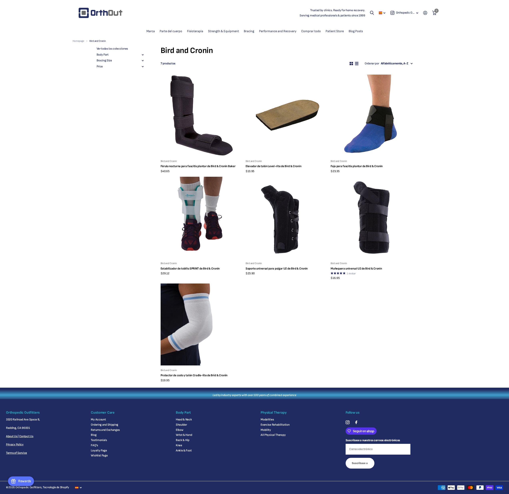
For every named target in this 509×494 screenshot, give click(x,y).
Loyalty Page (99, 450)
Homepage (78, 41)
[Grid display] (351, 63)
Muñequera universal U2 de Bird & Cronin (356, 268)
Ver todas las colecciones (112, 49)
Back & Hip (182, 440)
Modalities (267, 419)
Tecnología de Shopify (56, 487)
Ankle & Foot (184, 450)
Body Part (103, 55)
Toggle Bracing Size (143, 61)
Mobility (266, 430)
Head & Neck (184, 419)
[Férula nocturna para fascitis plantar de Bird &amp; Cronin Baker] (201, 115)
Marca (150, 31)
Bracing (249, 31)
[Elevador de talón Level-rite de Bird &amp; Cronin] (286, 115)
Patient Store (335, 31)
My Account (98, 419)
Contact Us (26, 436)
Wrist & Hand (184, 435)
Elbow (179, 430)
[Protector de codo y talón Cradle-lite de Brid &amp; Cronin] (201, 324)
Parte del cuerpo (171, 31)
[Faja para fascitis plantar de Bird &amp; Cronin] (371, 115)
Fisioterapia (195, 31)
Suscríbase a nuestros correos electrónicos (373, 440)
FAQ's (94, 445)
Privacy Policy (15, 444)
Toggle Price (143, 67)
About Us (12, 436)
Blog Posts (356, 31)
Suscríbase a (360, 463)
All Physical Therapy (273, 435)
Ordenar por (372, 63)
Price (100, 66)
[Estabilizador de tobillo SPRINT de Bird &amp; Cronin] (201, 217)
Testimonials (99, 440)
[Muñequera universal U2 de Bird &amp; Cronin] (371, 217)
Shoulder (181, 425)
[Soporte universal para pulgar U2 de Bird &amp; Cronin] (286, 217)
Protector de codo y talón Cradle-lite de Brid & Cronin (194, 375)
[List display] (356, 63)
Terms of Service (16, 453)
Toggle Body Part (143, 55)
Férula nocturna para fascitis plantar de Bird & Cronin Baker (198, 166)
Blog (93, 435)
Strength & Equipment (223, 31)
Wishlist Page (99, 455)
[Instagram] (347, 422)
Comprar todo (311, 31)
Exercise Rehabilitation (275, 425)
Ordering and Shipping (104, 425)
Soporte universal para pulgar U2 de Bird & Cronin (277, 268)
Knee (179, 445)
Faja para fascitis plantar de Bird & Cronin (357, 166)
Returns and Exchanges (105, 430)
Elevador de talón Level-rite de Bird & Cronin (273, 166)
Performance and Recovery (277, 31)
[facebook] (356, 422)
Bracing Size (104, 61)
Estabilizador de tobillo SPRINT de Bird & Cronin (190, 268)
